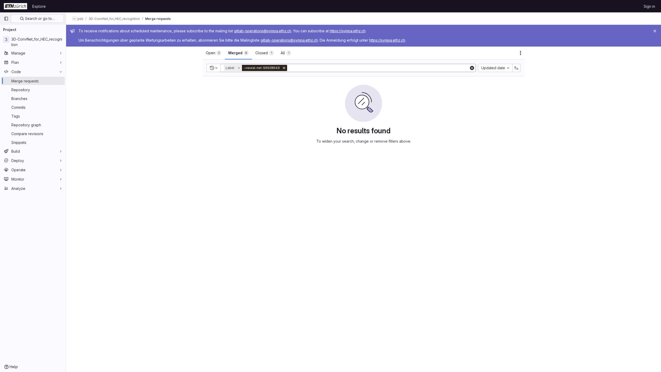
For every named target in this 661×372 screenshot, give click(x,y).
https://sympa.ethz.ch (348, 31)
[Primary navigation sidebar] (6, 18)
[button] (256, 68)
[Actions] (520, 53)
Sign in (649, 6)
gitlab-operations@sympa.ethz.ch (262, 31)
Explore (39, 6)
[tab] (213, 53)
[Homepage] (15, 6)
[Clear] (472, 68)
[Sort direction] (516, 68)
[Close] (655, 31)
